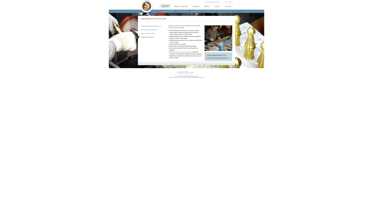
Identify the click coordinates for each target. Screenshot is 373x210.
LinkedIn (226, 2)
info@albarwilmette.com (197, 77)
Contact (229, 6)
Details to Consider (147, 37)
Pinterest (229, 2)
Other (230, 11)
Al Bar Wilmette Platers (147, 6)
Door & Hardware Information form (182, 52)
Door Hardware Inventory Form (217, 55)
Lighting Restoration (196, 11)
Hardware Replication (182, 11)
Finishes (195, 6)
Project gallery (181, 6)
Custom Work (222, 11)
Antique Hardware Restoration (151, 26)
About (207, 6)
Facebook (231, 2)
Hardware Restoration (168, 11)
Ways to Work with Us (148, 33)
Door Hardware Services (149, 30)
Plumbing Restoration (210, 11)
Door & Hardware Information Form (218, 58)
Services (165, 6)
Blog (217, 6)
